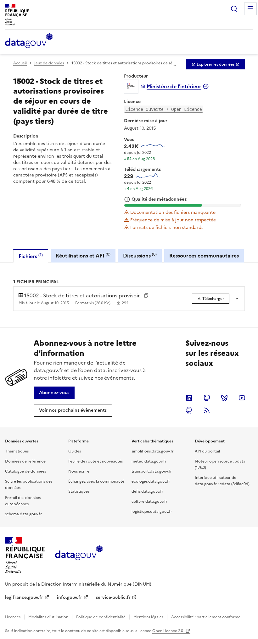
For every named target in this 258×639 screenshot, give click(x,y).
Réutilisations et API (83, 255)
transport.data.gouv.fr (152, 471)
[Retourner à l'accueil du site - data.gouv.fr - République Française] (79, 555)
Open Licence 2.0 (168, 631)
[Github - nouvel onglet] (189, 410)
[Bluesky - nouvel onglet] (224, 398)
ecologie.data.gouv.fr (151, 481)
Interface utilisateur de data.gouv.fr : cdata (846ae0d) (222, 481)
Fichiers (31, 256)
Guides (74, 451)
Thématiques (17, 451)
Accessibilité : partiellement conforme (205, 617)
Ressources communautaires (204, 255)
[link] (215, 64)
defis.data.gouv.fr (147, 491)
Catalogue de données (25, 471)
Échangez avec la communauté (96, 481)
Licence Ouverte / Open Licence (163, 109)
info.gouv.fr (69, 597)
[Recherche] (234, 9)
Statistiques (78, 491)
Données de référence (25, 461)
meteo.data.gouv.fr (149, 461)
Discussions (140, 255)
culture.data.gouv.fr (149, 501)
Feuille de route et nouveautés (95, 461)
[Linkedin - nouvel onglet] (189, 398)
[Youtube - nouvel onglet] (242, 398)
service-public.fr (113, 597)
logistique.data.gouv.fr (152, 511)
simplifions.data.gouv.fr (153, 451)
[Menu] (250, 9)
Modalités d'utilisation (48, 617)
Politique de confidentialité (101, 617)
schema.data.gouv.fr (23, 514)
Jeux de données (49, 63)
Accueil (20, 63)
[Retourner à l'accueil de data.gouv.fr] (29, 41)
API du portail (207, 451)
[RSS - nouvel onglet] (206, 410)
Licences (12, 617)
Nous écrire (78, 471)
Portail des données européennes (23, 501)
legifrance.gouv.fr (24, 597)
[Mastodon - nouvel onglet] (206, 398)
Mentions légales (148, 617)
